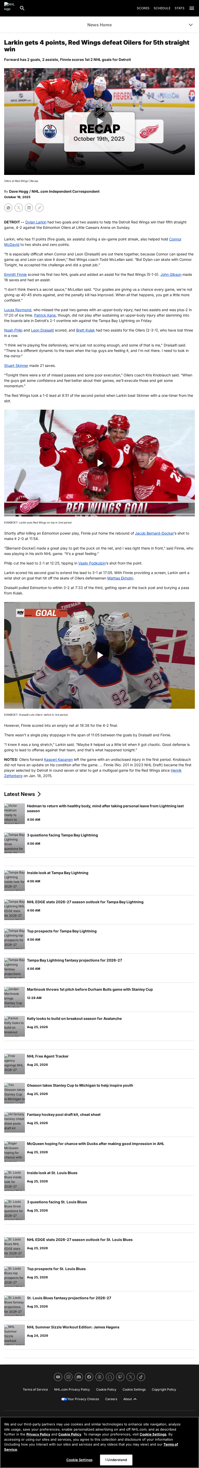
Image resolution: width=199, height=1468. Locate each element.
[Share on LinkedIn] (29, 208)
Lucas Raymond (17, 310)
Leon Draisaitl (42, 330)
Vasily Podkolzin (92, 563)
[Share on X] (19, 208)
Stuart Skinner (16, 365)
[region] (99, 1442)
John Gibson (170, 274)
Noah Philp (13, 330)
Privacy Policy (38, 1434)
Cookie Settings (153, 1434)
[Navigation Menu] (192, 8)
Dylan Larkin (35, 222)
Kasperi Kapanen (58, 759)
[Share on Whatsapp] (8, 208)
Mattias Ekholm (120, 578)
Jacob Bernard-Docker (154, 533)
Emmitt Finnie (15, 274)
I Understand (116, 1460)
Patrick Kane (45, 315)
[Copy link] (39, 208)
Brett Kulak (85, 330)
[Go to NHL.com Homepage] (9, 8)
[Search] (22, 8)
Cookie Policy (69, 1434)
